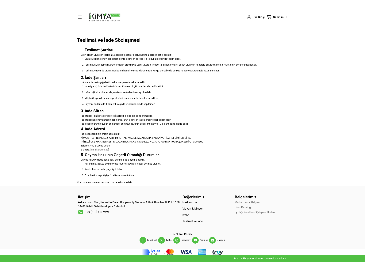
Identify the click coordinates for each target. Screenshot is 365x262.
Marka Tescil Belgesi (247, 202)
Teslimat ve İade (192, 221)
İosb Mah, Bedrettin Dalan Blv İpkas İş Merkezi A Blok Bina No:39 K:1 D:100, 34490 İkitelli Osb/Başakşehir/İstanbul (129, 204)
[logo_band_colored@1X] (182, 252)
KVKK (186, 215)
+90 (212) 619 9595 (97, 212)
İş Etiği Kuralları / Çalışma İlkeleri (255, 212)
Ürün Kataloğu (243, 207)
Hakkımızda (189, 202)
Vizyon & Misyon (192, 208)
